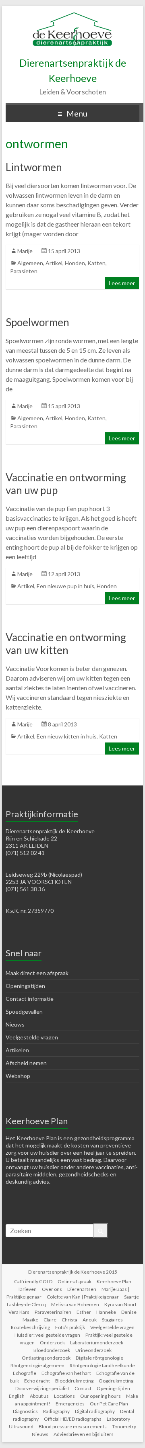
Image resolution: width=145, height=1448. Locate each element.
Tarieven (27, 1289)
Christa (69, 1320)
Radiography (56, 1411)
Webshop (18, 1075)
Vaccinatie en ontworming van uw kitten (66, 644)
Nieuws (15, 1024)
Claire (50, 1320)
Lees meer (122, 283)
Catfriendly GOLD (33, 1281)
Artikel (54, 263)
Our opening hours (100, 1396)
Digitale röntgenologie (99, 1358)
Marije (25, 250)
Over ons (52, 1289)
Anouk (90, 1320)
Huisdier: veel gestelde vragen (47, 1335)
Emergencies (70, 1404)
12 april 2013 (64, 574)
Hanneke (106, 1312)
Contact (83, 1388)
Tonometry (124, 1426)
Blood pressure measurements (73, 1426)
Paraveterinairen (53, 1312)
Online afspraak (74, 1281)
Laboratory (118, 1419)
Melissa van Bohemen (75, 1304)
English (17, 1396)
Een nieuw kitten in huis (67, 736)
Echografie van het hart (66, 1373)
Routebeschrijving (30, 1327)
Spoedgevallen (24, 1011)
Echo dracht (37, 1381)
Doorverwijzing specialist (42, 1388)
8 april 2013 (62, 724)
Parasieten (23, 271)
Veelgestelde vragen (32, 1037)
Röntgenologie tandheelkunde (102, 1365)
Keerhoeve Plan (114, 1281)
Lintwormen (34, 167)
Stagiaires (112, 1320)
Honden (75, 263)
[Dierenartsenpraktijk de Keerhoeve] (72, 16)
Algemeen (30, 263)
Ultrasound (21, 1426)
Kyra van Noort (120, 1304)
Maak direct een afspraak (37, 972)
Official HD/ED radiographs (73, 1419)
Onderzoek (52, 1343)
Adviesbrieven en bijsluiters (84, 1434)
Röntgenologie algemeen (37, 1365)
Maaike (30, 1320)
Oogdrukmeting (116, 1381)
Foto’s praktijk (70, 1327)
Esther (84, 1312)
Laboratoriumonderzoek (96, 1343)
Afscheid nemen (26, 1062)
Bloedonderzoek (51, 1350)
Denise (129, 1312)
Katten (96, 263)
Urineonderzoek (93, 1350)
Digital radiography (95, 1411)
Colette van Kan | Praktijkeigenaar (83, 1297)
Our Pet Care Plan (109, 1404)
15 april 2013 (64, 250)
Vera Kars (18, 1312)
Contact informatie (30, 998)
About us (39, 1396)
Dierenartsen (81, 1289)
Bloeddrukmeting (74, 1381)
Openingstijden (25, 985)
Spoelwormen (37, 322)
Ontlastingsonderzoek (46, 1358)
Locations (64, 1396)
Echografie (24, 1373)
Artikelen (17, 1050)
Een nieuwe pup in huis (65, 586)
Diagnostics (25, 1411)
